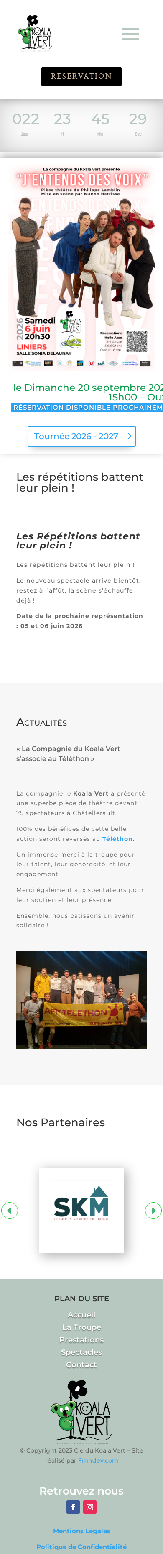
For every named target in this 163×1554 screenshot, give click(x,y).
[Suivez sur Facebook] (73, 1507)
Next (153, 1210)
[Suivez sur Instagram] (90, 1507)
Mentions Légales (81, 1531)
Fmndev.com (98, 1460)
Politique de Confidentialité (81, 1547)
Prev (9, 1210)
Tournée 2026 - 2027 (76, 436)
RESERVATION (81, 76)
